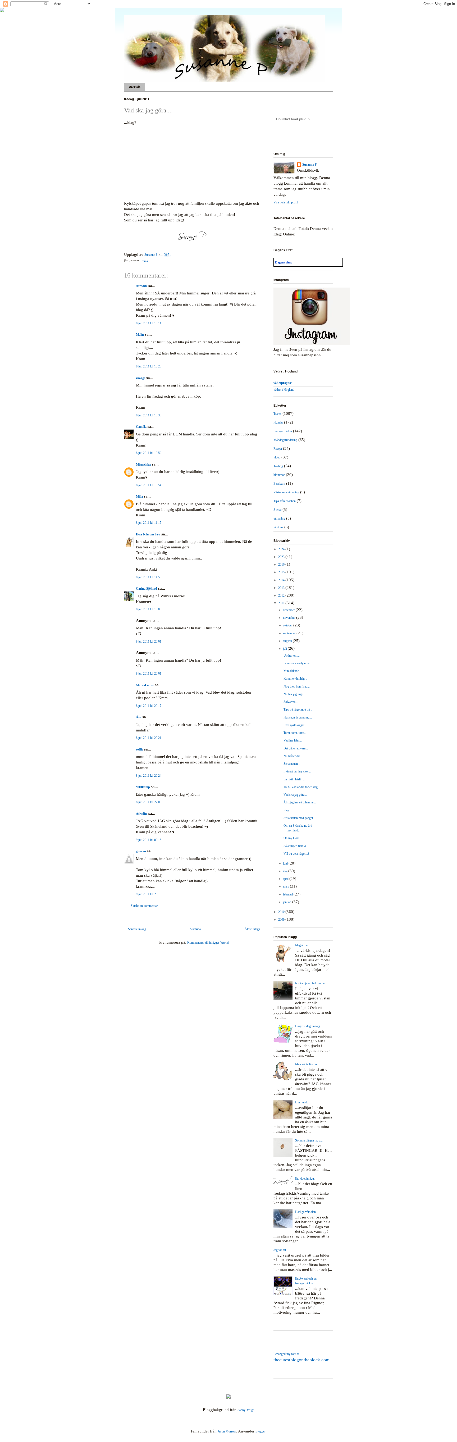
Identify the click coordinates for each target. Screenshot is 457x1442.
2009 (281, 919)
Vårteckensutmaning (286, 492)
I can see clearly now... (298, 663)
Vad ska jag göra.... (296, 795)
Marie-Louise (145, 685)
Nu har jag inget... (295, 694)
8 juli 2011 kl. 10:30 (148, 415)
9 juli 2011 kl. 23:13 (148, 894)
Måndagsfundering (285, 440)
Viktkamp (143, 787)
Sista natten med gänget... (299, 818)
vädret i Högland (283, 390)
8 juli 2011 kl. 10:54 (148, 485)
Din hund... (302, 1102)
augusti (288, 641)
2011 (281, 603)
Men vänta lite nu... (307, 1064)
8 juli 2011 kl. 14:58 (148, 577)
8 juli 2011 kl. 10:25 (148, 366)
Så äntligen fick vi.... (296, 846)
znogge (140, 378)
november (289, 618)
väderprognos (282, 383)
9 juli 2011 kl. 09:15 (148, 840)
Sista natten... (292, 764)
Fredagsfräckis (282, 431)
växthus (278, 527)
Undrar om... (292, 655)
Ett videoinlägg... (305, 1178)
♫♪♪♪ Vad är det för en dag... (302, 787)
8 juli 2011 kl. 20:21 (148, 738)
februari (288, 894)
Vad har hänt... (293, 740)
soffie (139, 749)
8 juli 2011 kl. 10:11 (148, 323)
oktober (288, 625)
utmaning (279, 518)
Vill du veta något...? (296, 854)
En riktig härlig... (294, 779)
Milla (139, 496)
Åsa (138, 717)
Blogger (260, 1431)
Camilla (141, 427)
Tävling (278, 466)
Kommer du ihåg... (295, 678)
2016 (281, 564)
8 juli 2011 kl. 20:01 (148, 641)
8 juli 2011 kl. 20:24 (148, 775)
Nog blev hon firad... (297, 686)
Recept (277, 449)
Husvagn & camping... (298, 717)
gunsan (141, 851)
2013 (281, 588)
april (286, 879)
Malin (140, 334)
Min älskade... (292, 671)
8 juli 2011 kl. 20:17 (148, 706)
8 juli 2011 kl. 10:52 (148, 453)
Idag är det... (303, 945)
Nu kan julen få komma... (311, 983)
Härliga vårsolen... (306, 1212)
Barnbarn (279, 483)
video (276, 457)
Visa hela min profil (285, 202)
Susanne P (309, 164)
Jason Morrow (227, 1431)
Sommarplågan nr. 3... (309, 1140)
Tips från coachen (284, 501)
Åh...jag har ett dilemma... (300, 802)
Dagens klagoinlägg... (308, 1026)
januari (287, 902)
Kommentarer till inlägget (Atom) (208, 942)
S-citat (277, 510)
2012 (281, 595)
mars (286, 886)
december (289, 610)
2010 (281, 912)
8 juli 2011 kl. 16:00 (148, 609)
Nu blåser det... (293, 756)
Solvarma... (291, 702)
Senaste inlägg (137, 929)
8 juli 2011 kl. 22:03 (148, 802)
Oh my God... (292, 838)
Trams (144, 261)
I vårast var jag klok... (297, 771)
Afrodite (141, 286)
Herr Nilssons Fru (148, 534)
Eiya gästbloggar (294, 725)
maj (285, 871)
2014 (281, 580)
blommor (279, 475)
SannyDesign (245, 1410)
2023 (281, 557)
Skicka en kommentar (144, 906)
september (289, 633)
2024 (281, 549)
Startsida (134, 87)
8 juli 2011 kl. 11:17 (148, 523)
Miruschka (143, 464)
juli (285, 649)
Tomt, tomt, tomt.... (295, 733)
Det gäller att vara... (296, 748)
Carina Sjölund (146, 588)
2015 (281, 572)
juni (286, 863)
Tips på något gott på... (298, 709)
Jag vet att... (280, 1250)
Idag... (287, 810)
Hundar (278, 422)
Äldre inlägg (252, 929)
